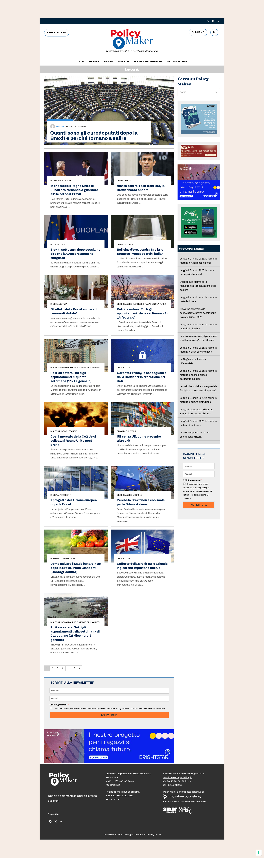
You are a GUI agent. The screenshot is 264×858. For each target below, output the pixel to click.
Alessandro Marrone (130, 495)
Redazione (124, 368)
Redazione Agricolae (64, 558)
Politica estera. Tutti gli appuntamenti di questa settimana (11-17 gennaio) (71, 377)
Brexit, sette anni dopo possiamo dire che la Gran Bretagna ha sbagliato (75, 254)
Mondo (60, 126)
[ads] (109, 762)
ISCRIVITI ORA (109, 715)
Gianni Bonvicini (127, 431)
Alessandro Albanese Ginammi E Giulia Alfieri (142, 304)
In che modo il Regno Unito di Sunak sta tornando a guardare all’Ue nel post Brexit (74, 190)
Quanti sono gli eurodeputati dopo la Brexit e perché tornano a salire (94, 135)
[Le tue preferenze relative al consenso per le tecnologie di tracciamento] (259, 853)
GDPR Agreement (59, 705)
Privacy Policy (154, 834)
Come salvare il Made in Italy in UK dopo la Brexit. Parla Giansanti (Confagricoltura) (75, 568)
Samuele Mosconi (62, 181)
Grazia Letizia (126, 244)
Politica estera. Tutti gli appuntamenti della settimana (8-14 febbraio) (142, 313)
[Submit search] (217, 92)
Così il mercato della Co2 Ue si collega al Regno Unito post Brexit (73, 440)
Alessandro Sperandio (65, 431)
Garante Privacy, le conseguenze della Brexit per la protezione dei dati (141, 377)
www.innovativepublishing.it (177, 777)
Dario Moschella (77, 126)
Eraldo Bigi (125, 181)
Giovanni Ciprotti (62, 495)
